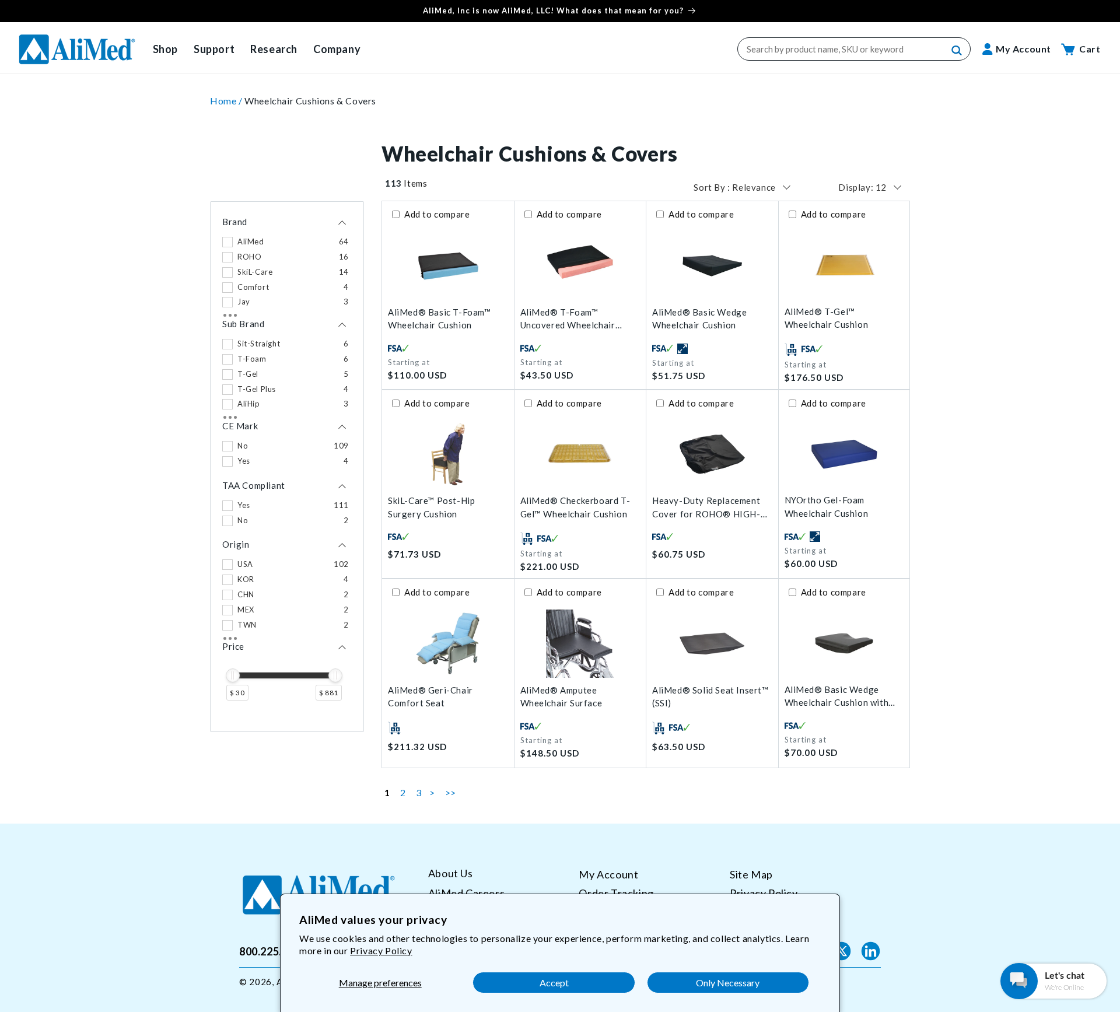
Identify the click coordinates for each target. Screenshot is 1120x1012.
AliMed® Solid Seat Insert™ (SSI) (710, 697)
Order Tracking (616, 892)
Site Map (751, 874)
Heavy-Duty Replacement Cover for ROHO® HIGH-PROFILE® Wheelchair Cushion (706, 507)
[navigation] (287, 467)
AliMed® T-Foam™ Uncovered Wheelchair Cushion (567, 319)
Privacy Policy (381, 950)
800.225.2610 (272, 950)
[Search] (957, 51)
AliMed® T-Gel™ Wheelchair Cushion (827, 318)
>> (450, 792)
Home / (227, 100)
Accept (554, 982)
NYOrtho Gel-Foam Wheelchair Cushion (827, 507)
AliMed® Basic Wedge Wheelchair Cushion (699, 319)
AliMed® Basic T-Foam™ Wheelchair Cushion (439, 319)
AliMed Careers (466, 892)
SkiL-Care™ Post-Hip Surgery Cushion (431, 507)
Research (274, 49)
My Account (608, 874)
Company (336, 49)
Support (214, 49)
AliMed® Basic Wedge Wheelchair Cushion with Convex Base (837, 696)
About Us (450, 873)
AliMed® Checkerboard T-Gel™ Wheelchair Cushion (575, 507)
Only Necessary (728, 982)
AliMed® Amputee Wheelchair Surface (561, 697)
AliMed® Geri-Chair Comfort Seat (430, 697)
